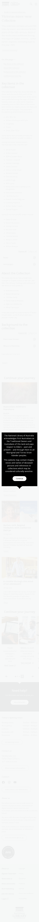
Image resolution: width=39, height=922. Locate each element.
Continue (19, 478)
